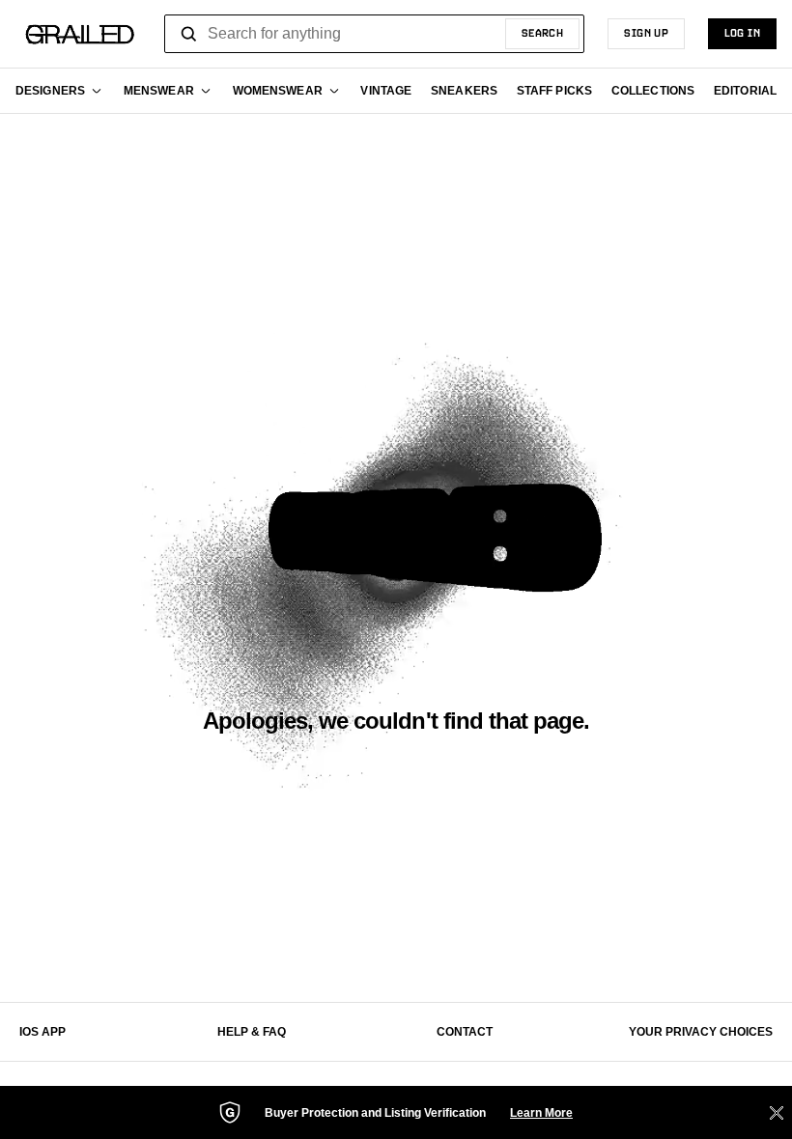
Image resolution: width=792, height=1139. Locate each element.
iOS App (42, 1032)
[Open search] (189, 33)
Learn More (541, 1113)
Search (543, 34)
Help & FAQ (251, 1032)
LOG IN (742, 34)
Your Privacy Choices (701, 1032)
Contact (465, 1032)
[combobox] (374, 33)
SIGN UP (646, 34)
